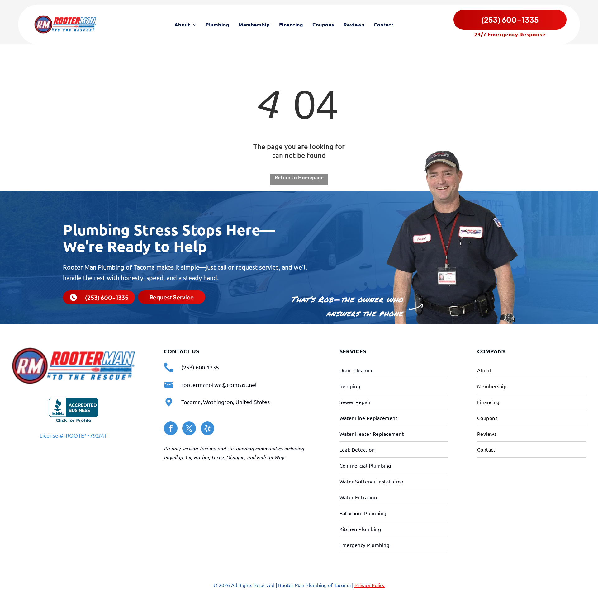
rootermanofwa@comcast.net (219, 384)
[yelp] (207, 429)
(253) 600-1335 (200, 367)
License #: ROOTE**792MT (73, 435)
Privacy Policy (369, 585)
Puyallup (173, 457)
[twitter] (189, 429)
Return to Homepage (299, 177)
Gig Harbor (197, 457)
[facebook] (171, 429)
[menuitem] (185, 24)
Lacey (217, 457)
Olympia (235, 457)
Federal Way (270, 457)
